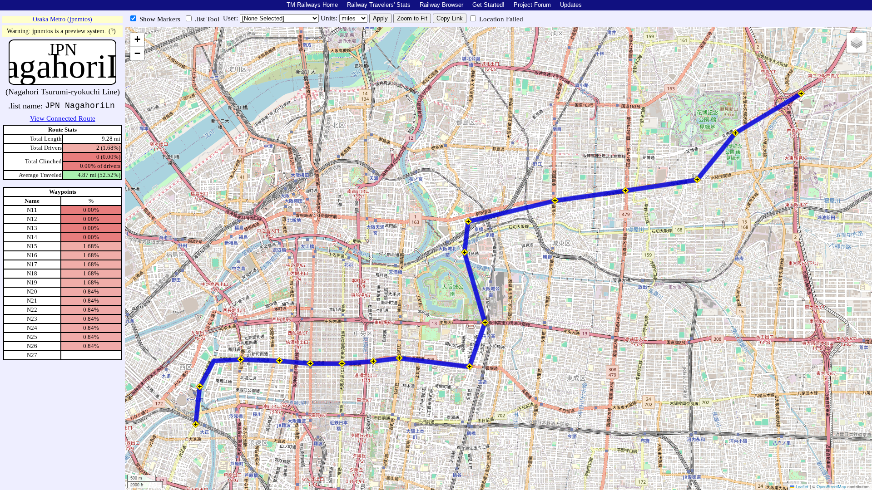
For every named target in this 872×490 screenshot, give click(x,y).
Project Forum (532, 4)
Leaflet (801, 487)
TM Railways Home (312, 4)
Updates (571, 4)
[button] (195, 424)
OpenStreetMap (831, 487)
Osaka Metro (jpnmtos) (62, 19)
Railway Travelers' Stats (379, 4)
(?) (112, 31)
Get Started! (488, 4)
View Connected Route (62, 118)
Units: (330, 18)
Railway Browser (441, 4)
